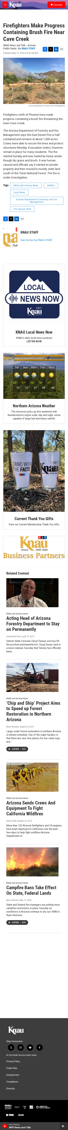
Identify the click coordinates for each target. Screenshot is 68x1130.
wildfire (51, 185)
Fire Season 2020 (22, 209)
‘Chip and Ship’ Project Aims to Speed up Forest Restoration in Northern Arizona (33, 711)
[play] (5, 1126)
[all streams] (64, 1126)
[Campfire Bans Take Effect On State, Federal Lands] (32, 861)
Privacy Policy (13, 1061)
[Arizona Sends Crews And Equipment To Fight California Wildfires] (32, 777)
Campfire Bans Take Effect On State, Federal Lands (31, 890)
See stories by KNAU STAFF (36, 240)
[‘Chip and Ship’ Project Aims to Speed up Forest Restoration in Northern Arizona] (32, 677)
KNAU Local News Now (34, 332)
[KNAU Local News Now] (34, 294)
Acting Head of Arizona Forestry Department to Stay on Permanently (32, 623)
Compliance (12, 1082)
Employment (12, 1075)
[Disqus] (34, 975)
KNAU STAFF (28, 48)
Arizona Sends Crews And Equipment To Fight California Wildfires (30, 808)
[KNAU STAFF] (10, 237)
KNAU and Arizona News (25, 185)
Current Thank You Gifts (34, 518)
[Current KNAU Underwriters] (34, 547)
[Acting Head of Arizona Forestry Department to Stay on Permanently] (32, 592)
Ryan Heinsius (12, 726)
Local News (19, 192)
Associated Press (13, 636)
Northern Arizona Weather (34, 405)
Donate (57, 4)
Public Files (11, 1068)
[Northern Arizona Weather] (34, 376)
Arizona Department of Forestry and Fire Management (36, 200)
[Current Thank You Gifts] (34, 471)
